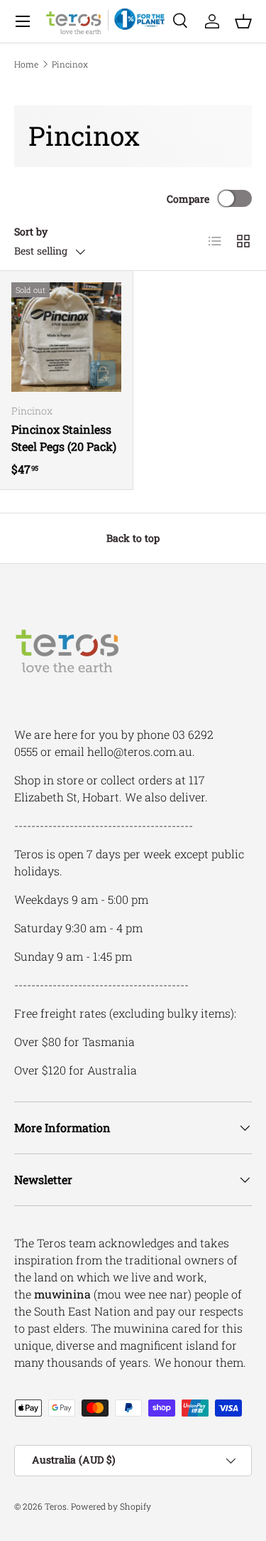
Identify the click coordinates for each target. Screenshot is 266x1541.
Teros (56, 1506)
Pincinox (70, 64)
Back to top (133, 538)
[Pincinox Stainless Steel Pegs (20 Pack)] (66, 337)
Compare (188, 199)
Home (26, 64)
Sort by (31, 231)
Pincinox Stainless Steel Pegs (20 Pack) (63, 438)
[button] (243, 21)
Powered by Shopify (111, 1506)
